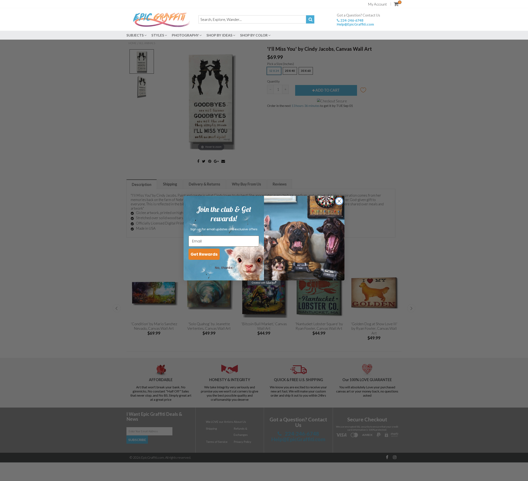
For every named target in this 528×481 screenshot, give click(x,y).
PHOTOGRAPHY (185, 35)
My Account (377, 4)
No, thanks (224, 267)
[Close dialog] (339, 201)
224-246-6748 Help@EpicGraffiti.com (355, 22)
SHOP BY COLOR (254, 35)
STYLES (158, 35)
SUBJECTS (135, 35)
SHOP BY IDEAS (219, 35)
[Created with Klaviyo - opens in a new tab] (264, 282)
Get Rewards (204, 254)
